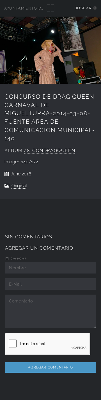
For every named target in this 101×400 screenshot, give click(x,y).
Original (19, 185)
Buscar (82, 8)
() (18, 258)
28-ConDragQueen (49, 150)
